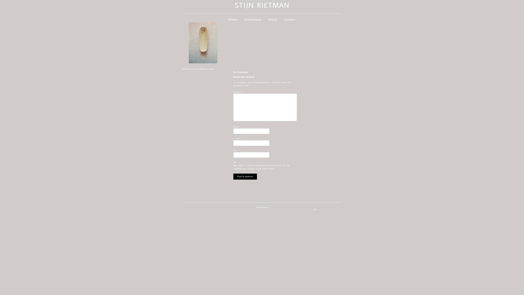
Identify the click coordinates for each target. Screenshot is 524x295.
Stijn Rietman (262, 5)
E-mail (237, 138)
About (272, 20)
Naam (236, 126)
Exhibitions (253, 20)
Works (233, 20)
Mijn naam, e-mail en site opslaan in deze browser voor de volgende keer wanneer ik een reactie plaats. (261, 167)
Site (235, 150)
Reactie (237, 92)
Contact (289, 20)
